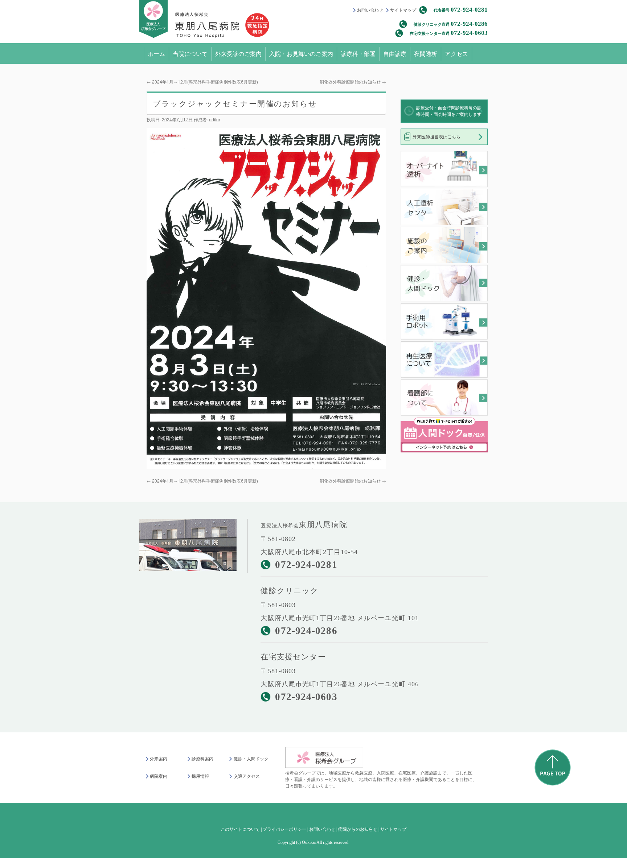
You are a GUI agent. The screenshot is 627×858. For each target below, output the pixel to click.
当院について (190, 53)
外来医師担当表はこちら (436, 136)
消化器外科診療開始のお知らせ (353, 81)
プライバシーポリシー (284, 829)
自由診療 (394, 53)
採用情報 (200, 776)
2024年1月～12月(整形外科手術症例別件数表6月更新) (202, 81)
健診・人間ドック (251, 758)
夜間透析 (425, 53)
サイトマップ (403, 10)
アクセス (456, 53)
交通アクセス (246, 776)
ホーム (156, 53)
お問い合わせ (370, 10)
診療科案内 (202, 758)
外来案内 (158, 758)
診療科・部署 (358, 53)
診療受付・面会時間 (448, 111)
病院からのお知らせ (357, 829)
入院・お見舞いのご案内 (301, 53)
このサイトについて (240, 829)
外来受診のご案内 (238, 53)
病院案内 (158, 776)
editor (214, 119)
